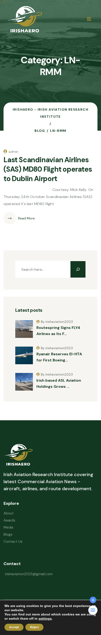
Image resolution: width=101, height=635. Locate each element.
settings (45, 618)
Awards (9, 520)
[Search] (77, 269)
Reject (34, 627)
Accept (14, 627)
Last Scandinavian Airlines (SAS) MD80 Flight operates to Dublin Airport (48, 169)
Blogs (8, 534)
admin (13, 152)
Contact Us (13, 541)
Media (8, 527)
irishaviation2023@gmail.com (29, 574)
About (9, 513)
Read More (26, 218)
